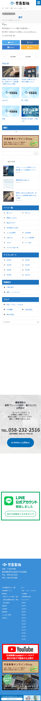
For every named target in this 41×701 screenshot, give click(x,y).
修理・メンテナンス (13, 292)
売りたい (28, 213)
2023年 (27, 260)
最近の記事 (11, 161)
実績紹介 (4, 606)
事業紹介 (4, 593)
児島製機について (7, 590)
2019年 (27, 270)
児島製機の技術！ (27, 596)
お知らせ (10, 237)
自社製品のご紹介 (12, 228)
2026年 (24, 602)
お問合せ (4, 618)
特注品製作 (6, 602)
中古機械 (10, 309)
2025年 (24, 606)
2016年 (24, 633)
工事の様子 (10, 287)
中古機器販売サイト (8, 587)
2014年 (24, 639)
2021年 (27, 265)
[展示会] (11, 56)
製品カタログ (11, 223)
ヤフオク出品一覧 (12, 247)
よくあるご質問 (6, 615)
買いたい (10, 213)
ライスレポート (25, 599)
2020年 (9, 270)
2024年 (9, 260)
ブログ (6, 8)
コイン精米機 (29, 237)
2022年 (9, 265)
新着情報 (4, 612)
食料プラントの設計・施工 (10, 596)
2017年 (27, 275)
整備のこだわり (12, 218)
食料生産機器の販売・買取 (10, 599)
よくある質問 (11, 233)
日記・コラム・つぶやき (9, 13)
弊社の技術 (10, 314)
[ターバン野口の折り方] (29, 56)
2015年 (24, 636)
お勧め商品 (28, 309)
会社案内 (28, 233)
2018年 (9, 275)
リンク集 (28, 242)
